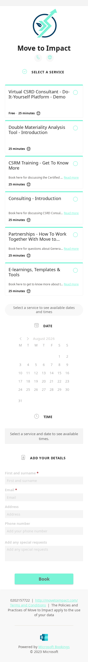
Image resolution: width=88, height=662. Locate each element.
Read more (71, 177)
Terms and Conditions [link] (28, 605)
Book (44, 579)
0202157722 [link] (20, 600)
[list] (44, 191)
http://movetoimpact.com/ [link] (56, 600)
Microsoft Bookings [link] (54, 646)
